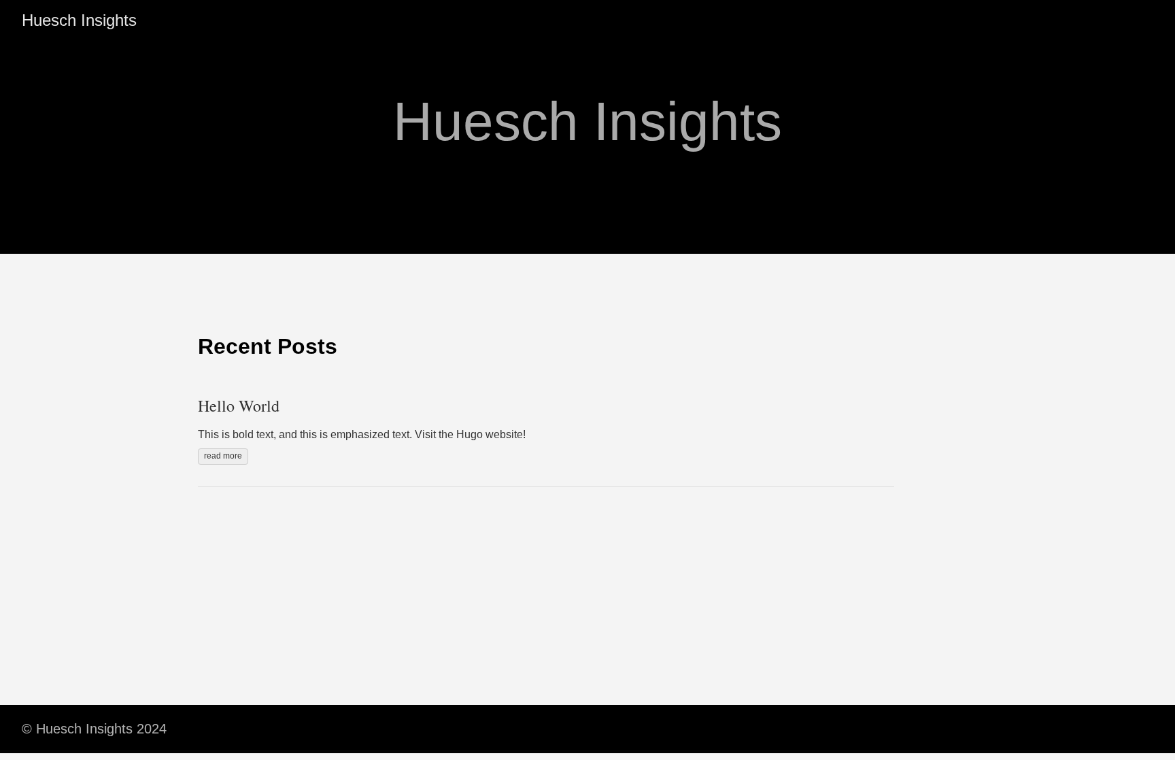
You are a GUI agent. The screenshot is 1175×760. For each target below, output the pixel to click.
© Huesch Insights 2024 (94, 728)
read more (223, 456)
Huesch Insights (79, 20)
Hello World (238, 405)
